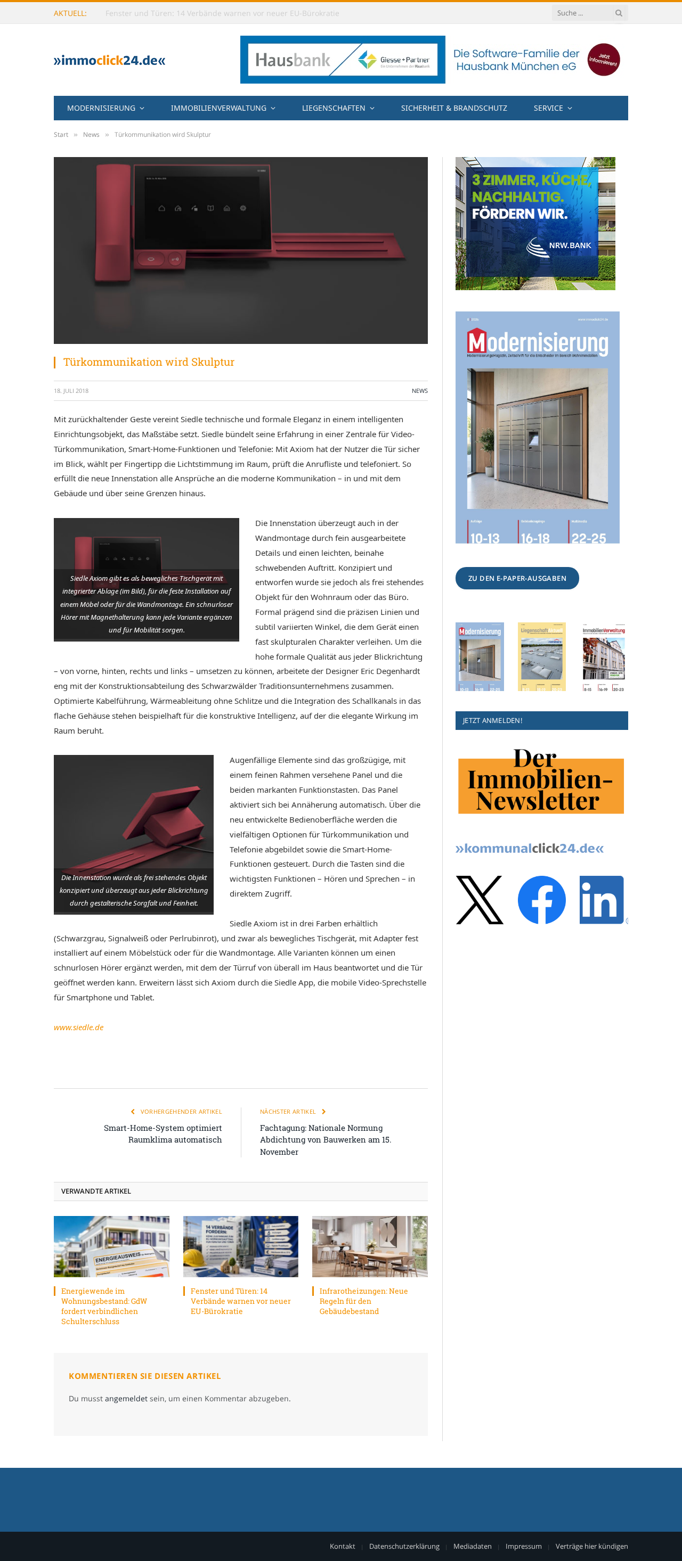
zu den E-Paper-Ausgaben (517, 578)
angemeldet (126, 1398)
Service (548, 108)
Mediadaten (472, 1546)
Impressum (524, 1546)
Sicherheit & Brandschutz (454, 108)
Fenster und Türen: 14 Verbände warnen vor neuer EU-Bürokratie (222, 13)
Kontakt (342, 1546)
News (420, 391)
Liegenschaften (334, 108)
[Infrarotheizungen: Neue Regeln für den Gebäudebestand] (370, 1246)
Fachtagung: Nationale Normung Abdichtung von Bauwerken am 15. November (326, 1139)
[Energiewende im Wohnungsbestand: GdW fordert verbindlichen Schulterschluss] (111, 1246)
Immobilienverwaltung (218, 108)
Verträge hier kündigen (592, 1546)
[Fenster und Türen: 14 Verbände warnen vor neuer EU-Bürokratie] (241, 1246)
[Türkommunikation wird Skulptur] (241, 250)
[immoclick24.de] (109, 60)
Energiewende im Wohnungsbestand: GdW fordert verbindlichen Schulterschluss (104, 1306)
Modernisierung (101, 108)
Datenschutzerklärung (404, 1546)
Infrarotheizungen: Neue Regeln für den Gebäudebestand (364, 1301)
